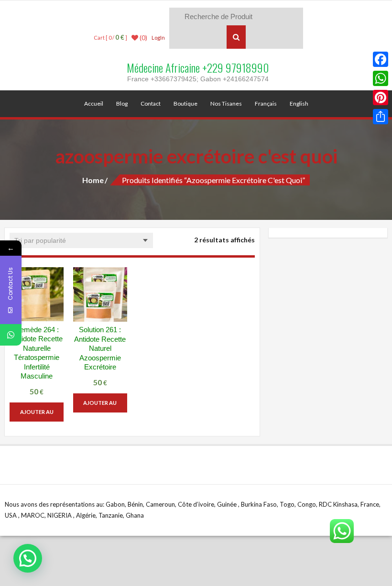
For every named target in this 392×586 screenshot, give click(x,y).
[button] (27, 558)
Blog (122, 103)
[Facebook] (380, 59)
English (299, 103)
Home (93, 179)
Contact (151, 103)
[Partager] (380, 116)
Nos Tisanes (226, 103)
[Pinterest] (380, 97)
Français (266, 103)
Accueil (93, 103)
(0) (142, 38)
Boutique (185, 103)
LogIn (158, 37)
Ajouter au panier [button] (37, 415)
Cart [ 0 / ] (110, 37)
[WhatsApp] (380, 78)
